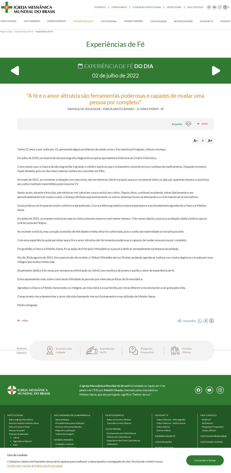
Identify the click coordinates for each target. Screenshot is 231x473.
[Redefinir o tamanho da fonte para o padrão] (202, 140)
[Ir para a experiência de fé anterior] (15, 71)
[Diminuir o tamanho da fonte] (195, 140)
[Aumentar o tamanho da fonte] (210, 140)
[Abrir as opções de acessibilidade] (226, 7)
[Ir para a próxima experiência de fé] (216, 71)
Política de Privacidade (48, 465)
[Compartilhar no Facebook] (206, 321)
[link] (202, 123)
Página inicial (6, 31)
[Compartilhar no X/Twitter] (211, 321)
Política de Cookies (19, 465)
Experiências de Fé (24, 31)
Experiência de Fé (44, 31)
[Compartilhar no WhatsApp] (200, 321)
